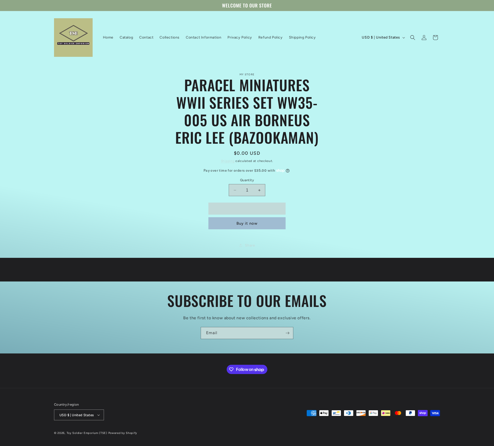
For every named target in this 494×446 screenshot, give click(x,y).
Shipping (228, 161)
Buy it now (247, 223)
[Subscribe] (287, 333)
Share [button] (250, 245)
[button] (412, 37)
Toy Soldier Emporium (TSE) (87, 433)
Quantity (247, 180)
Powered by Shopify (122, 433)
